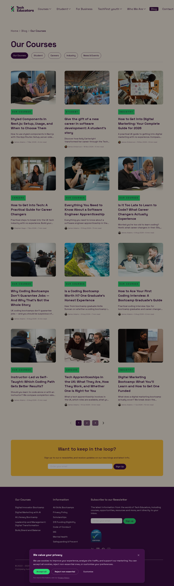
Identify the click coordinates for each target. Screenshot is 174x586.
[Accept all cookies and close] (138, 555)
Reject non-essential (65, 571)
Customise (88, 571)
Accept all (41, 571)
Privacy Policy (63, 578)
